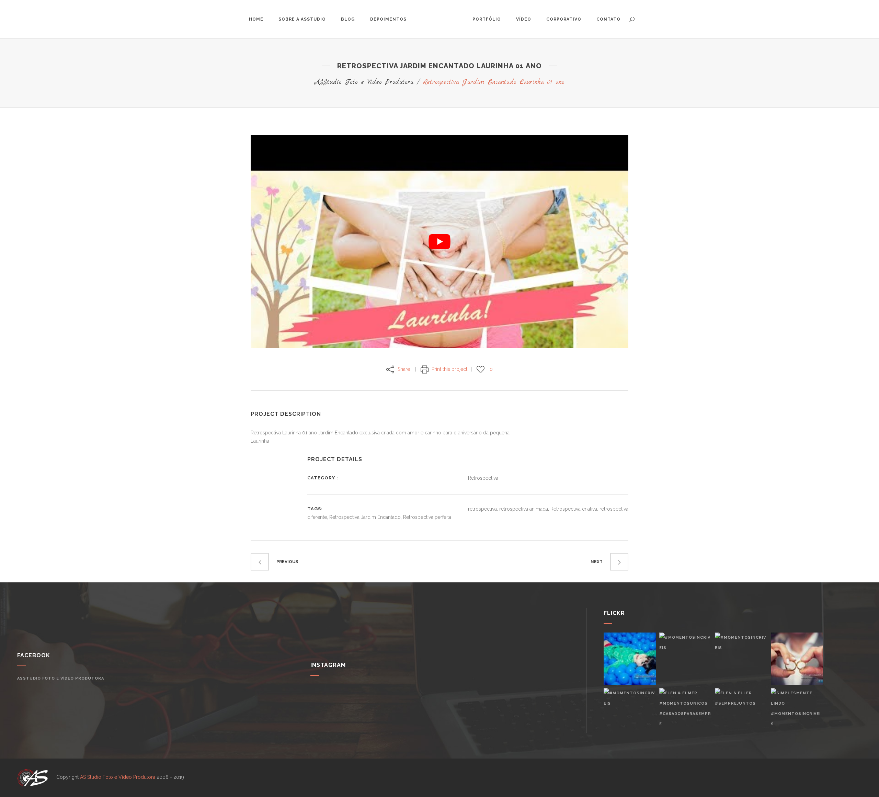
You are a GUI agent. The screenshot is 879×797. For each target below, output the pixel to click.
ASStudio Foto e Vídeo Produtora (364, 82)
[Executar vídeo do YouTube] (439, 241)
